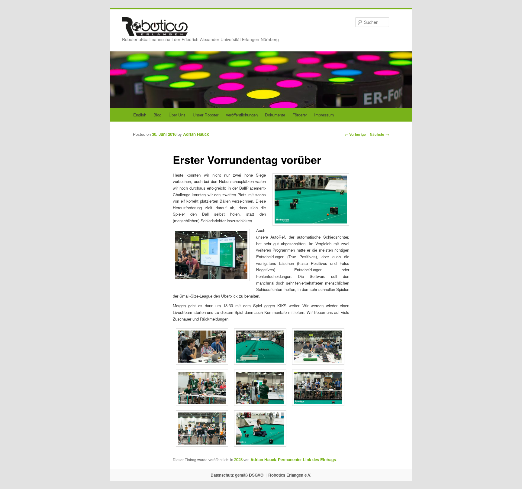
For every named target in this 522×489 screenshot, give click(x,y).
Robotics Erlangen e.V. (289, 475)
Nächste (379, 134)
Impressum (324, 115)
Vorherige (355, 134)
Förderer (299, 115)
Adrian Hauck (196, 134)
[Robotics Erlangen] (155, 30)
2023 (238, 459)
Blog (157, 115)
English (139, 115)
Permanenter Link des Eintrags (307, 459)
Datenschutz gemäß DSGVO (237, 475)
